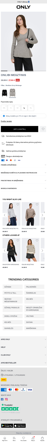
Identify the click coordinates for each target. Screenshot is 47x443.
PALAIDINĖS (31, 286)
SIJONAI (29, 322)
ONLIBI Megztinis (13, 74)
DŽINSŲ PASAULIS (11, 307)
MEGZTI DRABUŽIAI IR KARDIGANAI (34, 308)
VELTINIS (29, 316)
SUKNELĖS (8, 328)
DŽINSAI (7, 286)
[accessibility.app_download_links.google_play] (7, 427)
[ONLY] (23, 8)
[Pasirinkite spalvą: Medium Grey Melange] (12, 93)
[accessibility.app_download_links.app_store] (19, 427)
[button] (4, 108)
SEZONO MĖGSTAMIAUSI (10, 300)
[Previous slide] (5, 215)
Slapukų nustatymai (23, 433)
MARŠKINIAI (31, 328)
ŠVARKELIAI (31, 293)
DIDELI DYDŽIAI (10, 316)
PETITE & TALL (10, 293)
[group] (11, 217)
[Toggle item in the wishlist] (43, 129)
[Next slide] (42, 215)
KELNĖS (29, 299)
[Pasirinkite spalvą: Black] (4, 93)
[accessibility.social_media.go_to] (2, 400)
